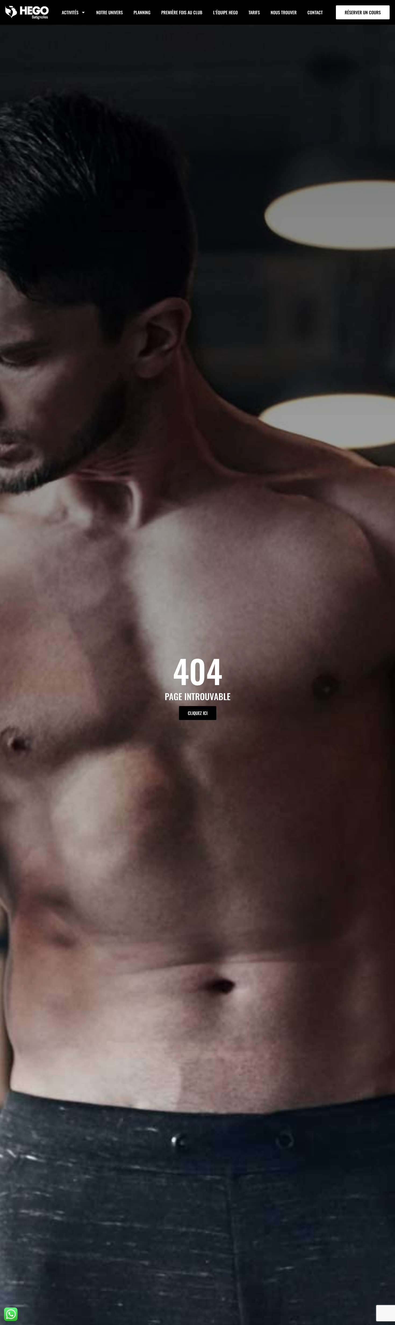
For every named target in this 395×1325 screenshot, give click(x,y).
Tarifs (254, 12)
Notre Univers (109, 12)
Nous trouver (284, 12)
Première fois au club (181, 12)
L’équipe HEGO (225, 12)
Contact (315, 12)
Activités (70, 12)
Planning (142, 12)
